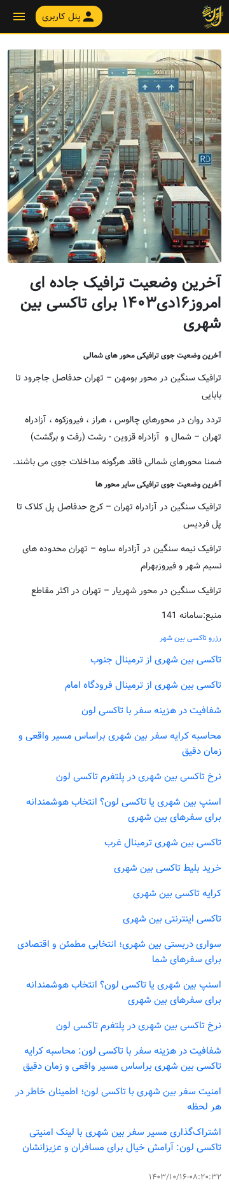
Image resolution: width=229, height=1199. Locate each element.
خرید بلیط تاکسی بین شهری (167, 868)
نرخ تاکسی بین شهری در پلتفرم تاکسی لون (138, 776)
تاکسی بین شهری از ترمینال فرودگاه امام (143, 685)
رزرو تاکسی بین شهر (190, 638)
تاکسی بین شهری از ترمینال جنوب (155, 659)
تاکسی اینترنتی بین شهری (172, 919)
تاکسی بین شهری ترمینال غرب (162, 842)
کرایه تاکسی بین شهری (177, 893)
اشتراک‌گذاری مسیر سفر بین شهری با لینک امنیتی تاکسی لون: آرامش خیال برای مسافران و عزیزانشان (121, 1140)
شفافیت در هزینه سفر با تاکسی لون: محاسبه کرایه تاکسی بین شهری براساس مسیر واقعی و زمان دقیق (122, 1058)
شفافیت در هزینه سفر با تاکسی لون (151, 710)
